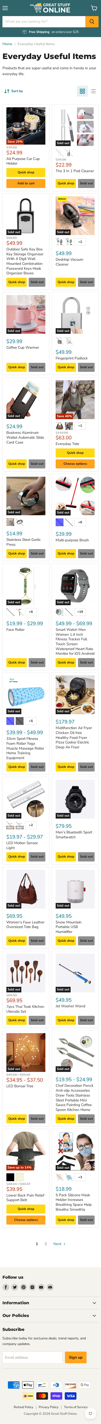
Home (7, 44)
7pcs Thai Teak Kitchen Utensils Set (25, 1009)
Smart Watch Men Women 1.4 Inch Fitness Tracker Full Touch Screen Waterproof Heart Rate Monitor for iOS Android (75, 641)
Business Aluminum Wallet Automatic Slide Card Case (25, 437)
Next (57, 1243)
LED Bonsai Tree (19, 1086)
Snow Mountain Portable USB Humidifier (69, 927)
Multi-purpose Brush (72, 540)
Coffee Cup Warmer (22, 347)
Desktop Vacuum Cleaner (69, 262)
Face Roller (15, 629)
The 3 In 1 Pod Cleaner (75, 170)
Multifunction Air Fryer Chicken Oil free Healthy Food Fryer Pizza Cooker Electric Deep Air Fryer (74, 737)
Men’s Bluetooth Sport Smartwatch (74, 835)
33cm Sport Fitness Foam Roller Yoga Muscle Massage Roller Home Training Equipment (25, 748)
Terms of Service (76, 1407)
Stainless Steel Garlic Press (23, 542)
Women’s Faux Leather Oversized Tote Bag (25, 925)
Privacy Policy (49, 1407)
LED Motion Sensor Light (22, 845)
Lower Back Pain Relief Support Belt (25, 1198)
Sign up (76, 1357)
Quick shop (26, 172)
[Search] (92, 21)
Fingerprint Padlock (72, 358)
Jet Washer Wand (70, 1006)
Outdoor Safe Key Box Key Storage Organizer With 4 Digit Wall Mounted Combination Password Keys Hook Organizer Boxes (24, 261)
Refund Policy (23, 1407)
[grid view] (82, 91)
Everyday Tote (67, 443)
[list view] (93, 91)
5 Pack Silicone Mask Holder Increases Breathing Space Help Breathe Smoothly (74, 1202)
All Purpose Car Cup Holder (23, 161)
